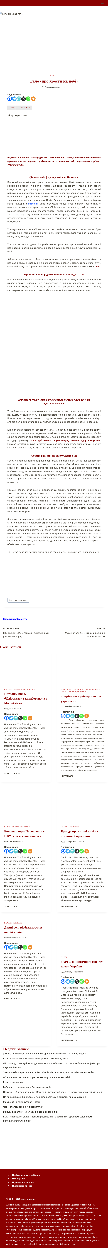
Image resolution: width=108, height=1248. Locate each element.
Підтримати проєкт (22, 1185)
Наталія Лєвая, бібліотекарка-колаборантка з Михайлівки (25, 698)
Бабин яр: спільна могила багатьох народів (27, 1087)
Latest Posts (25, 108)
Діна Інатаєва (13, 708)
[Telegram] (14, 98)
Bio (12, 108)
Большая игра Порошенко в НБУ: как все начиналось (24, 833)
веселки (33, 203)
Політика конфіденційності (26, 1175)
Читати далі (11, 773)
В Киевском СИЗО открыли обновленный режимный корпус (26, 632)
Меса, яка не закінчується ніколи (21, 1102)
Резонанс (82, 692)
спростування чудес (18, 600)
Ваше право (66, 689)
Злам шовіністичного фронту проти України (82, 964)
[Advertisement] (54, 137)
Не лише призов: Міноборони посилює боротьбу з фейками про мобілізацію (44, 1097)
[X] (23, 98)
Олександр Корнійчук (73, 972)
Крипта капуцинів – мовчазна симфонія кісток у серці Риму (35, 1058)
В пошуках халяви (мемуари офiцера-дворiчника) (30, 1111)
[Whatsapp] (28, 98)
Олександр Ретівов (15, 938)
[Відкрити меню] (102, 3)
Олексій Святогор (71, 706)
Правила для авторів (23, 1182)
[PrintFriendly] (19, 98)
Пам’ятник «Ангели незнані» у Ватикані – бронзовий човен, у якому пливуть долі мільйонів (53, 1092)
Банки (7, 827)
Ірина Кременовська (73, 841)
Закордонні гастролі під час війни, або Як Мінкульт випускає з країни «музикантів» (48, 1072)
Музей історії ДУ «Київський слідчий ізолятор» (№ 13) (85, 632)
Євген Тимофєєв (14, 841)
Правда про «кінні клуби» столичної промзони (79, 833)
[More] (33, 98)
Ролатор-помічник (13, 1082)
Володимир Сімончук (54, 87)
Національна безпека (24, 689)
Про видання (18, 1178)
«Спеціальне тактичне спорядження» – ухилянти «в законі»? (36, 1077)
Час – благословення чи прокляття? (23, 1106)
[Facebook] (9, 98)
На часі (54, 76)
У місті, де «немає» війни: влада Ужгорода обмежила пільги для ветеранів (44, 1053)
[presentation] (25, 667)
